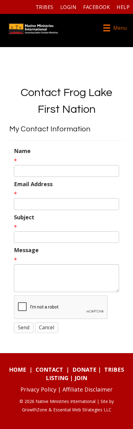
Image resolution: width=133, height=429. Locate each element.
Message (26, 250)
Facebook (96, 7)
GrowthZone (34, 410)
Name (22, 151)
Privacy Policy (38, 389)
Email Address (33, 184)
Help (123, 7)
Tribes (45, 7)
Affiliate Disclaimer (87, 389)
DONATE (84, 369)
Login (68, 7)
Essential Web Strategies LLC (82, 410)
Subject (24, 217)
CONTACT (49, 369)
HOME (17, 369)
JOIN (81, 378)
